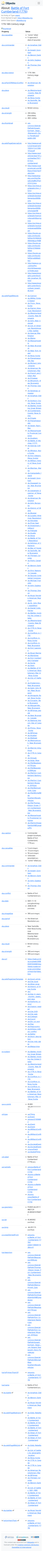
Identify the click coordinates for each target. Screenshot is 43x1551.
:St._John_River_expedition (34, 604)
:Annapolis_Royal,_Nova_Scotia (34, 696)
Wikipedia (30, 1542)
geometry (7, 1207)
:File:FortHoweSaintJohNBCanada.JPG (34, 825)
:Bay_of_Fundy (34, 548)
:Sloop (31, 535)
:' (29, 991)
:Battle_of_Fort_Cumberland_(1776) (34, 1376)
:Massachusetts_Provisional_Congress (34, 818)
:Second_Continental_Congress (34, 576)
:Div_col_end (34, 1021)
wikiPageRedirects (12, 1413)
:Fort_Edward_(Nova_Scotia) (34, 457)
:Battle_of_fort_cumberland (34, 1429)
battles (7, 1510)
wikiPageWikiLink (10, 296)
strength (7, 113)
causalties (7, 35)
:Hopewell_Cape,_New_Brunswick (34, 485)
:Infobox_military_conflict (34, 1030)
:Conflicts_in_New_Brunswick (34, 644)
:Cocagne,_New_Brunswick (34, 701)
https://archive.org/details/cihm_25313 (34, 188)
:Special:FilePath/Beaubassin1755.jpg (34, 1306)
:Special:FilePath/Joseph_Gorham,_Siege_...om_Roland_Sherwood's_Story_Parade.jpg (34, 1345)
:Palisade (32, 530)
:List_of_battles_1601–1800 (34, 1489)
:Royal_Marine (34, 653)
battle (7, 1393)
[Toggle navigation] (39, 3)
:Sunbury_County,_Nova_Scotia (34, 402)
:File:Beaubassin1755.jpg (34, 764)
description (8, 73)
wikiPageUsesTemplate (12, 979)
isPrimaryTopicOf (10, 1372)
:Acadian (32, 735)
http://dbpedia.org (25, 18)
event (17, 15)
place (5, 90)
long (5, 1227)
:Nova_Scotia (34, 98)
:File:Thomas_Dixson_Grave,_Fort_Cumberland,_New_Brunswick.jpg (34, 808)
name (5, 1385)
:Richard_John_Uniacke (34, 364)
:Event (31, 1117)
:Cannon (32, 296)
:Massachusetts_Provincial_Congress (34, 433)
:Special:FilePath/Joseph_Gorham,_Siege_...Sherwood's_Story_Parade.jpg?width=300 (34, 130)
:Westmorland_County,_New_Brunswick (34, 93)
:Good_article (34, 979)
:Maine (31, 338)
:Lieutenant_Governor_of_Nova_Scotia (34, 493)
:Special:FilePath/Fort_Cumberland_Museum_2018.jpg (34, 1330)
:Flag (31, 1024)
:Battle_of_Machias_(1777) (34, 442)
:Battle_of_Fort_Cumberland (34, 1419)
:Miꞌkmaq (32, 733)
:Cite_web (32, 1014)
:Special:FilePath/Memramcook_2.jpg (34, 1284)
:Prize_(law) (33, 523)
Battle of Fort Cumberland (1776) (15, 9)
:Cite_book (33, 981)
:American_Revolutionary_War (34, 369)
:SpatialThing (34, 1152)
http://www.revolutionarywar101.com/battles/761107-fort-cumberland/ (34, 158)
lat (4, 1220)
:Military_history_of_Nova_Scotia (34, 463)
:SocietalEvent (34, 1144)
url (4, 959)
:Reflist (31, 1034)
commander (8, 45)
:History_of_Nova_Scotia (34, 987)
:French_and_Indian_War (34, 374)
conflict (6, 893)
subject (6, 1051)
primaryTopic (10, 1520)
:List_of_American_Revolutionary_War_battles (34, 328)
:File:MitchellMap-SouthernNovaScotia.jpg (34, 797)
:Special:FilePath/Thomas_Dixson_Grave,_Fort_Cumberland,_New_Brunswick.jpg (34, 1270)
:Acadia (32, 533)
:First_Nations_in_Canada (34, 571)
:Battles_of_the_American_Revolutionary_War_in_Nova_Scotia (34, 672)
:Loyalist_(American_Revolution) (34, 516)
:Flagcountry (34, 1026)
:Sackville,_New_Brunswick (34, 101)
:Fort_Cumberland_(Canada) (34, 659)
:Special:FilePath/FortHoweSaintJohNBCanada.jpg (34, 1295)
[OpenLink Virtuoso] (9, 1537)
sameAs (6, 1167)
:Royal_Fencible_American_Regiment (34, 598)
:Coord (31, 1019)
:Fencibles (33, 520)
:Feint (31, 665)
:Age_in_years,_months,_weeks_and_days (34, 996)
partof (6, 918)
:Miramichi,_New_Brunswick (34, 382)
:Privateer (33, 378)
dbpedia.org (21, 20)
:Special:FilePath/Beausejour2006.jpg (34, 1256)
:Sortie (31, 663)
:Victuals (32, 758)
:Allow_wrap (33, 984)
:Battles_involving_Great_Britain (34, 407)
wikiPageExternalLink (12, 143)
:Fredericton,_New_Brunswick (34, 684)
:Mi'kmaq (32, 1475)
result (5, 108)
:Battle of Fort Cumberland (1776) (34, 1169)
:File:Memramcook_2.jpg (34, 789)
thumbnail (7, 123)
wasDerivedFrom (10, 1235)
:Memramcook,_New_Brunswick (34, 743)
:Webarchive (34, 1046)
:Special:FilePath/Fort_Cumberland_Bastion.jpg (34, 1317)
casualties (7, 848)
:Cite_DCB (32, 1011)
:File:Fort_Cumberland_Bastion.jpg (34, 775)
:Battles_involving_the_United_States (34, 615)
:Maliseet (32, 738)
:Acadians (33, 438)
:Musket (32, 513)
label (5, 1157)
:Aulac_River (33, 760)
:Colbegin (32, 1016)
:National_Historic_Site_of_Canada (34, 723)
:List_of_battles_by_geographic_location (34, 1452)
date (5, 901)
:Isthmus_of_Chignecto (34, 544)
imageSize (7, 913)
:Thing (31, 1114)
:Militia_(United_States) (34, 299)
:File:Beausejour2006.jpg (34, 769)
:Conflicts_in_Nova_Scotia (34, 639)
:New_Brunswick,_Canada (34, 716)
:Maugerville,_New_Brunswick (34, 706)
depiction (7, 1252)
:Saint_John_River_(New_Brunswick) (34, 690)
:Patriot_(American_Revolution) (34, 309)
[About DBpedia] (8, 3)
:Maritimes (33, 655)
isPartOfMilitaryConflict (12, 83)
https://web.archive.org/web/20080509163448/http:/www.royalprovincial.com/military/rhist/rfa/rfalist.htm (34, 966)
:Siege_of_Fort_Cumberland (34, 1434)
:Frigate (32, 418)
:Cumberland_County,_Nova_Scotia (34, 413)
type (5, 1114)
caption (6, 833)
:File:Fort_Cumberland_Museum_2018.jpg (34, 783)
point (6, 1104)
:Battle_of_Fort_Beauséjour (34, 539)
